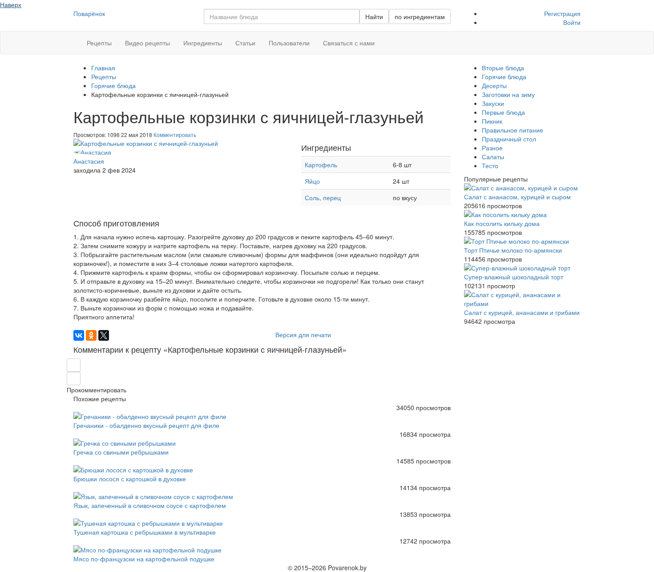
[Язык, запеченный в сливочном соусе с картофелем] (262, 496)
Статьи (245, 42)
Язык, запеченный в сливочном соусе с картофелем (149, 505)
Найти (374, 16)
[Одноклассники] (91, 335)
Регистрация (562, 13)
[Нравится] (74, 378)
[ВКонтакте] (78, 335)
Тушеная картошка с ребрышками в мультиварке (144, 532)
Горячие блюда (504, 76)
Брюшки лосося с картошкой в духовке (129, 478)
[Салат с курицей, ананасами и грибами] (522, 299)
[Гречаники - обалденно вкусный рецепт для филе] (262, 416)
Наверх (10, 4)
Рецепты (99, 42)
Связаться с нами (349, 42)
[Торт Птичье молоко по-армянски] (522, 241)
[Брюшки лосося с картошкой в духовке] (262, 469)
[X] (103, 335)
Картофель (321, 164)
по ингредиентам (420, 16)
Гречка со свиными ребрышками (121, 451)
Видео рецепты (147, 42)
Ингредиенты (202, 42)
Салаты (493, 156)
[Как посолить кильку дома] (522, 214)
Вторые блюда (503, 67)
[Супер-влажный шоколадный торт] (522, 267)
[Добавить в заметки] (74, 365)
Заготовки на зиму (508, 94)
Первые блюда (503, 112)
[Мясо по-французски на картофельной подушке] (262, 549)
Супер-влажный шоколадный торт (513, 276)
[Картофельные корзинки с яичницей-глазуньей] (180, 143)
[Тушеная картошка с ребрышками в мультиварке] (262, 523)
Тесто (490, 165)
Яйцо (312, 181)
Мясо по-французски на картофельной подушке (143, 558)
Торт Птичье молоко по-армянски (513, 250)
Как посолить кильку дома (502, 223)
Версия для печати (302, 334)
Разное (492, 147)
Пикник (492, 121)
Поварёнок (89, 13)
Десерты (494, 85)
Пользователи (289, 42)
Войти (572, 22)
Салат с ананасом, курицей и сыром (517, 196)
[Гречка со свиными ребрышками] (262, 443)
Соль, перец (323, 197)
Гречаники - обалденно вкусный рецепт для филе (146, 425)
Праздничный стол (509, 138)
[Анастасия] (180, 152)
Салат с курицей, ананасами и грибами (522, 312)
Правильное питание (512, 129)
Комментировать (174, 134)
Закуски (493, 103)
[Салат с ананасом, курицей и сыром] (522, 187)
